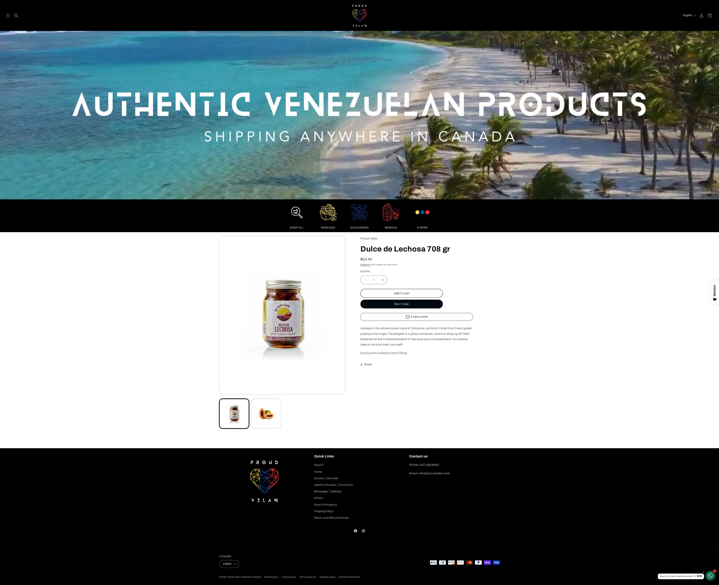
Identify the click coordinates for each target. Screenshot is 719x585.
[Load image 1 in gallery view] (234, 414)
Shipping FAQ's (323, 511)
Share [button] (368, 364)
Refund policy (271, 577)
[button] (8, 15)
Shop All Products (325, 504)
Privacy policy (289, 577)
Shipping (365, 264)
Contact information (349, 577)
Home (318, 472)
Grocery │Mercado (326, 478)
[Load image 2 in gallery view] (266, 414)
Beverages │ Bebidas (327, 491)
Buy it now (402, 304)
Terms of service (308, 577)
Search (319, 465)
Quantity (365, 271)
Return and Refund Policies (331, 518)
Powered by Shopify (251, 577)
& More (318, 498)
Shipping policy (328, 577)
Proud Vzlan (233, 577)
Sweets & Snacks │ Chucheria (333, 485)
